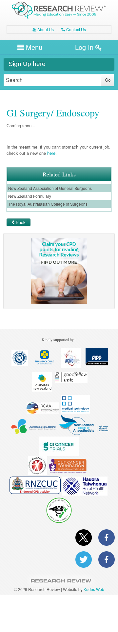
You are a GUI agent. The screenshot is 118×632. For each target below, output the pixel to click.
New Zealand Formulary (29, 196)
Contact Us (73, 29)
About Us (43, 29)
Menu (33, 47)
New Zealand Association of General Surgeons (50, 188)
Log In (85, 47)
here (51, 153)
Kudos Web (94, 589)
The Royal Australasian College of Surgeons (48, 204)
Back (21, 222)
